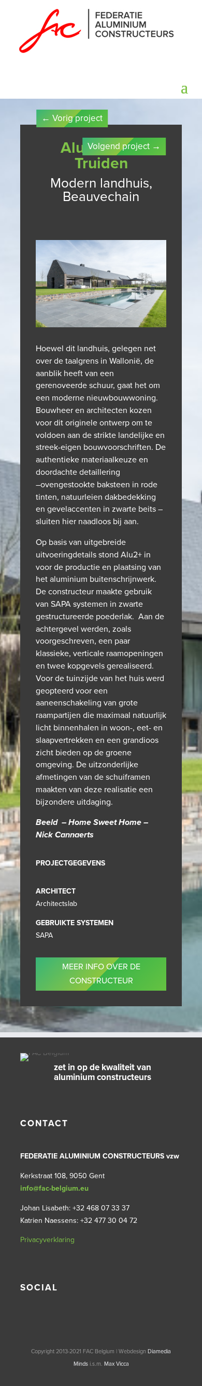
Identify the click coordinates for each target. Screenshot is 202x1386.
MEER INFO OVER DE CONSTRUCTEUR (101, 974)
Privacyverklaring (47, 1239)
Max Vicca (116, 1364)
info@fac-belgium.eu (54, 1188)
